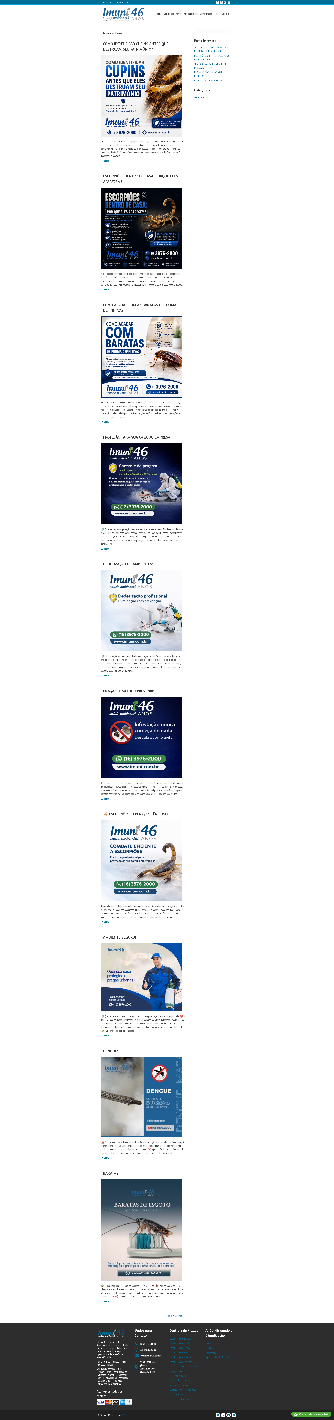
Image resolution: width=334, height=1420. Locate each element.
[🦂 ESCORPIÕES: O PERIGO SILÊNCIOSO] (141, 860)
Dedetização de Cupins (180, 1348)
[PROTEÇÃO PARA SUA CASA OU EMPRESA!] (141, 483)
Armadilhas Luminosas (179, 1385)
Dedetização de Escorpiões (182, 1343)
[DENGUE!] (141, 1096)
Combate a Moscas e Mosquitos (184, 1366)
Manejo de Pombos (178, 1371)
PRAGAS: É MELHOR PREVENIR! (128, 690)
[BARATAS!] (141, 1229)
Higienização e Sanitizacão (217, 1357)
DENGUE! (110, 1051)
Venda (208, 1343)
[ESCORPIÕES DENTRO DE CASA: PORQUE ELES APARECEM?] (141, 228)
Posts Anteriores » (175, 1315)
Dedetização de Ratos (179, 1352)
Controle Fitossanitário (180, 1380)
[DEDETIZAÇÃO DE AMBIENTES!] (141, 610)
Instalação (210, 1348)
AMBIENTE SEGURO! (119, 937)
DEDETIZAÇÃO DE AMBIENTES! (128, 563)
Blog (217, 13)
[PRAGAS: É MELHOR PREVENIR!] (141, 737)
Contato (225, 13)
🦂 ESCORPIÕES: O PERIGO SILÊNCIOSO (135, 814)
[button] (311, 1414)
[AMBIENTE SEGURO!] (141, 977)
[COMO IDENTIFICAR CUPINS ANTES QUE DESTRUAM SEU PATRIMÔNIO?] (141, 95)
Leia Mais (105, 160)
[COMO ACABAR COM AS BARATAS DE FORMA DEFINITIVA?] (141, 356)
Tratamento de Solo (178, 1375)
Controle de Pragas (172, 13)
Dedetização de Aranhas (180, 1357)
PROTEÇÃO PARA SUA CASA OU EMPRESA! (137, 437)
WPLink (125, 1415)
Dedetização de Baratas (180, 1338)
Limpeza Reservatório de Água (183, 1389)
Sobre (158, 13)
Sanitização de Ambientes (181, 1399)
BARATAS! (111, 1173)
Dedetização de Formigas (181, 1362)
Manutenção (210, 1353)
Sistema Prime (176, 1394)
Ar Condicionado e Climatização (198, 13)
